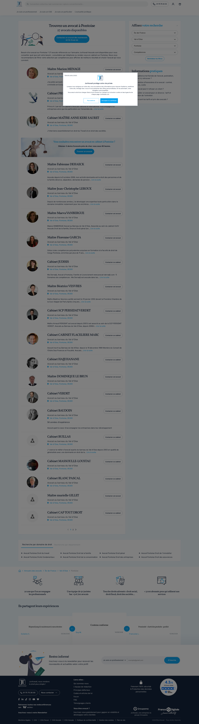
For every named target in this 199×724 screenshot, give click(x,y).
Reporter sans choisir (71, 75)
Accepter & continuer (109, 100)
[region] (100, 89)
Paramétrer (91, 100)
